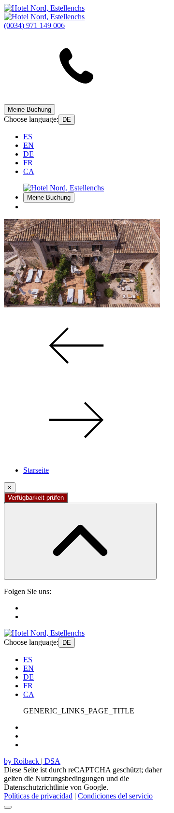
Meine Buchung (29, 109)
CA (28, 171)
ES (27, 136)
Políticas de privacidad (38, 796)
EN (28, 145)
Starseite (36, 470)
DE (66, 119)
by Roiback (22, 761)
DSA (51, 761)
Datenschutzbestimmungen (64, 727)
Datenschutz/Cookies (55, 736)
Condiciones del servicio (115, 796)
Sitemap (35, 744)
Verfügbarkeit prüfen (36, 497)
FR (28, 163)
